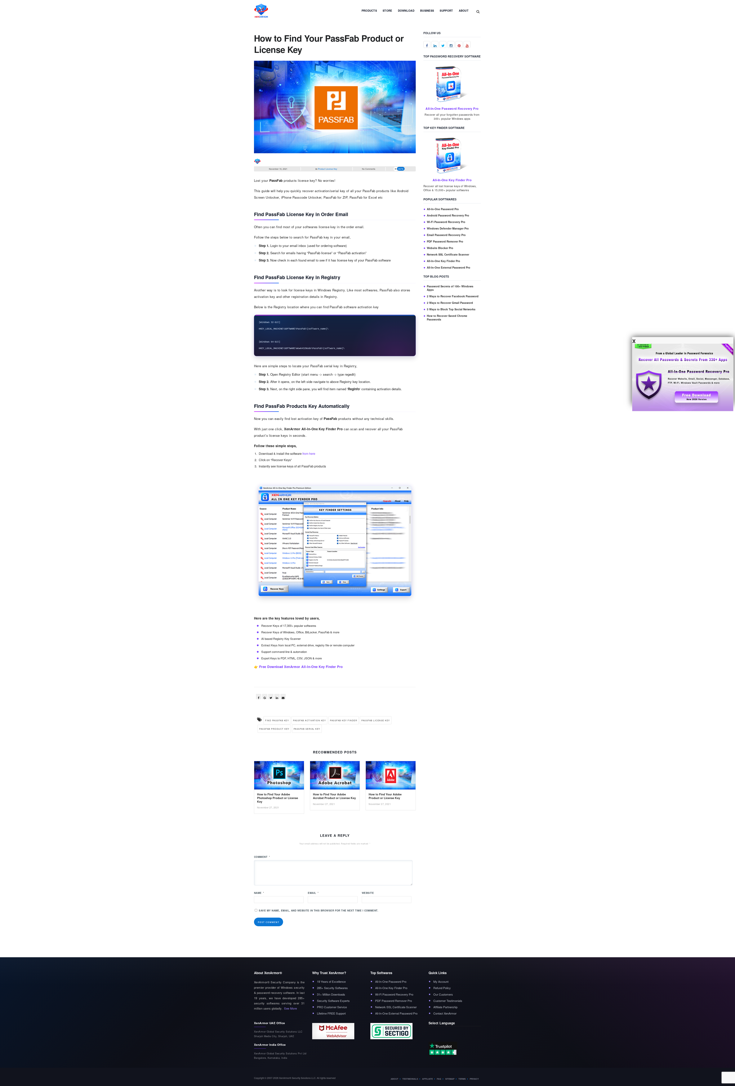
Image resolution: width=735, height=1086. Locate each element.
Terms (462, 1078)
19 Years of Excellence (331, 981)
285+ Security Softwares (332, 988)
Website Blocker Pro (440, 248)
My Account (440, 981)
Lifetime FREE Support (331, 1013)
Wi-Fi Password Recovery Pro (446, 222)
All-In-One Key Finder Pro (443, 261)
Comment (262, 857)
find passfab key (277, 720)
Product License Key (327, 168)
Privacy (474, 1078)
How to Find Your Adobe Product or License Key (385, 796)
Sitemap (449, 1078)
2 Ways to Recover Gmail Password (450, 303)
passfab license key (375, 720)
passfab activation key (309, 720)
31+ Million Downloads (331, 994)
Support (446, 10)
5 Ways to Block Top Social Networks (451, 309)
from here (308, 453)
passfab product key (274, 728)
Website (368, 893)
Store (387, 10)
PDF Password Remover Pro (445, 241)
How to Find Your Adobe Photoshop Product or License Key (277, 798)
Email (313, 893)
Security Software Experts (333, 1001)
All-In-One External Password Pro (448, 267)
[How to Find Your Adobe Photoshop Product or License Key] (279, 776)
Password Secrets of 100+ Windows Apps (450, 288)
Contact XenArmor (445, 1013)
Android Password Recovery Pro (448, 215)
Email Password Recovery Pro (446, 235)
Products (369, 10)
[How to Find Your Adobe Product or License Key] (391, 776)
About (464, 10)
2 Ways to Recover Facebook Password (453, 296)
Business (427, 10)
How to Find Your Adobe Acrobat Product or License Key (334, 796)
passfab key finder (343, 720)
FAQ (439, 1078)
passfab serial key (307, 728)
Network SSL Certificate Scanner (448, 254)
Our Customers (443, 994)
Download (406, 10)
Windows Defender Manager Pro (448, 228)
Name (259, 893)
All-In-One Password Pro (443, 209)
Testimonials (410, 1078)
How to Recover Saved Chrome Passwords (447, 317)
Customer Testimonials (447, 1001)
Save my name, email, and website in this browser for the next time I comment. (318, 910)
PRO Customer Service (332, 1007)
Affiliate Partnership (445, 1007)
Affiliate (427, 1078)
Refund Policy (442, 988)
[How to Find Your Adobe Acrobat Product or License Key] (335, 776)
